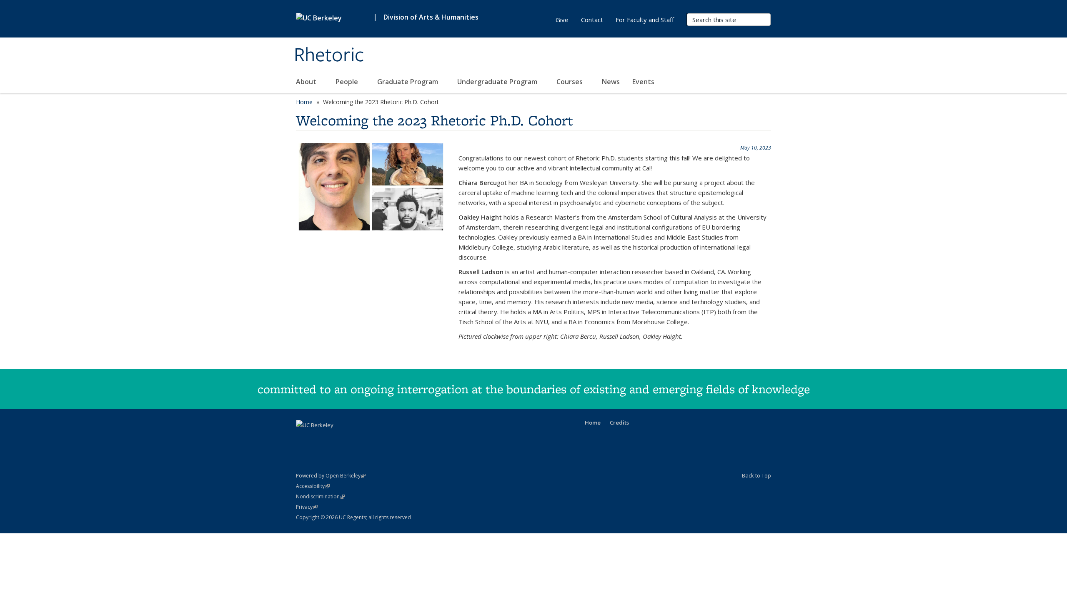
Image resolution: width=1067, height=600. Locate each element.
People (348, 81)
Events (643, 81)
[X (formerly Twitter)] (319, 439)
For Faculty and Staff (645, 19)
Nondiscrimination (320, 496)
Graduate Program (408, 81)
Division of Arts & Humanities (430, 17)
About (307, 81)
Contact (592, 19)
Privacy (307, 506)
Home (304, 102)
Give (562, 19)
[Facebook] (303, 439)
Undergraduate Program (498, 81)
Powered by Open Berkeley (331, 475)
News (611, 81)
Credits (619, 422)
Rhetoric (329, 55)
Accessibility (313, 486)
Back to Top (756, 475)
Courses (570, 81)
